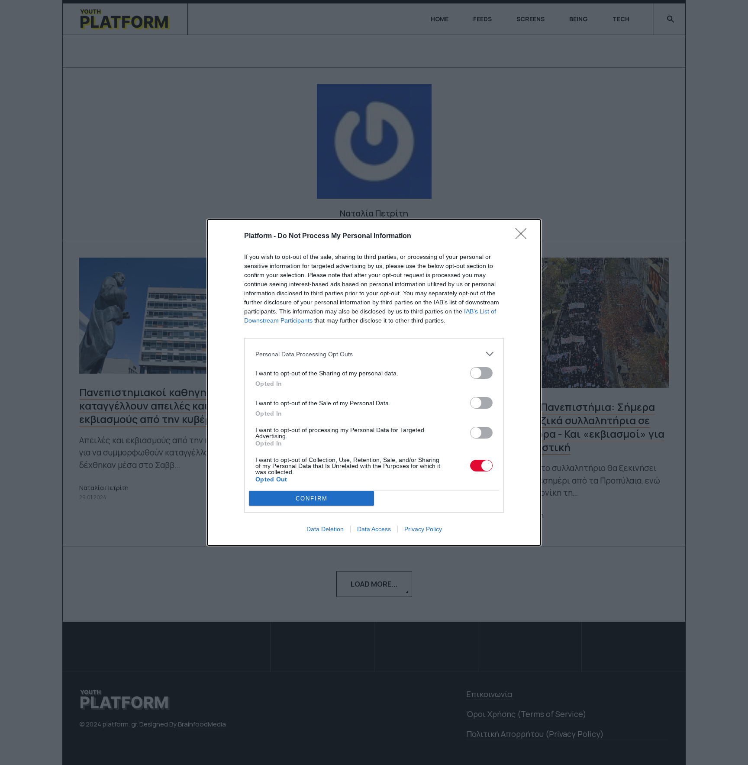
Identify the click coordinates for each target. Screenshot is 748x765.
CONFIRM (312, 498)
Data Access (374, 529)
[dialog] (374, 382)
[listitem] (374, 353)
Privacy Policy (423, 529)
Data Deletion (325, 529)
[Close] (524, 236)
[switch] (481, 373)
